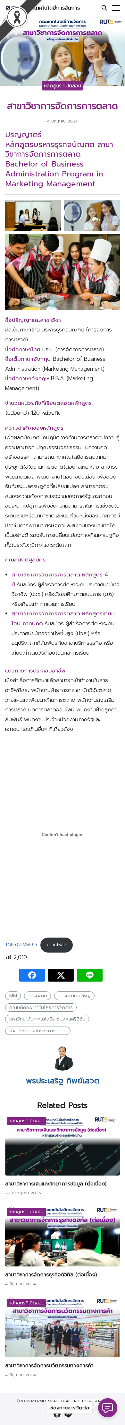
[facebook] (57, 1414)
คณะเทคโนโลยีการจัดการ (52, 8)
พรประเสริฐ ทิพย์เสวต (62, 1081)
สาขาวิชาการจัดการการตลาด (38, 1030)
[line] (68, 1414)
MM (13, 995)
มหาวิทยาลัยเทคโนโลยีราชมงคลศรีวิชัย (47, 1018)
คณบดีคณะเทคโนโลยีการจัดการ (41, 1007)
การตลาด (37, 995)
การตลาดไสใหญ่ (74, 995)
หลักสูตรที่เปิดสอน (62, 86)
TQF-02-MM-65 (21, 944)
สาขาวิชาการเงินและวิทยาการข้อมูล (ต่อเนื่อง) (55, 1184)
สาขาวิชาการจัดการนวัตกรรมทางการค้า (49, 1365)
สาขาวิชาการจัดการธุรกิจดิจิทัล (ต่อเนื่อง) (51, 1275)
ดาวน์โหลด (56, 944)
